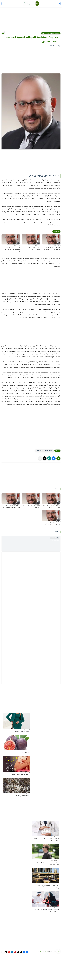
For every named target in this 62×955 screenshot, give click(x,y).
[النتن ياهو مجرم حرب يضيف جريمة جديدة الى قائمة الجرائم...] (51, 239)
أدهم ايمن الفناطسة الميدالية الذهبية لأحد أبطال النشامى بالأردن (51, 524)
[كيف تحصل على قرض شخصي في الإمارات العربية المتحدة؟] (45, 899)
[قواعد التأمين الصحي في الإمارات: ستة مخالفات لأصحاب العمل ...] (45, 828)
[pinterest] (15, 952)
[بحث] (3, 3)
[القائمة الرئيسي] (59, 3)
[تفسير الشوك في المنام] (16, 785)
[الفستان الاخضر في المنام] (16, 721)
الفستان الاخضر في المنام (22, 731)
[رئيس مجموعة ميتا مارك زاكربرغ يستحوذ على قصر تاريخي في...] (45, 852)
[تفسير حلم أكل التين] (16, 742)
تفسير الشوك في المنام (23, 795)
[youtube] (9, 952)
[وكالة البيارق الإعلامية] (31, 3)
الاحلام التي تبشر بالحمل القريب (21, 774)
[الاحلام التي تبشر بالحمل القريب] (16, 764)
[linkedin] (12, 952)
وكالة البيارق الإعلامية (42, 952)
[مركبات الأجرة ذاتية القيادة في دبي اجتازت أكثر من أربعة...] (45, 875)
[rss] (3, 952)
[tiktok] (6, 952)
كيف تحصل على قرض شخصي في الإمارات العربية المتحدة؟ (47, 910)
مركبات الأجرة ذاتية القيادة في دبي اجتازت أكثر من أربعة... (45, 887)
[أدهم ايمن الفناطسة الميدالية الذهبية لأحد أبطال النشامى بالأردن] (51, 515)
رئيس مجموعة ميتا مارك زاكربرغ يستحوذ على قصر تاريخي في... (46, 863)
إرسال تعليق (54, 537)
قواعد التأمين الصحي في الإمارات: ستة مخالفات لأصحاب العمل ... (46, 839)
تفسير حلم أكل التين (24, 753)
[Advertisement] (31, 20)
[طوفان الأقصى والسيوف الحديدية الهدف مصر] (31, 239)
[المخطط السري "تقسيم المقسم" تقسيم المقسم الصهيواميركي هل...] (11, 239)
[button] (54, 458)
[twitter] (21, 952)
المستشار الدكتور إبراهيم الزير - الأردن (50, 33)
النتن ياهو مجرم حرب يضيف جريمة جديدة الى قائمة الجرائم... (51, 248)
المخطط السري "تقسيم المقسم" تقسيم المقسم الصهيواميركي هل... (12, 250)
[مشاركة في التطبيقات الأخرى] (40, 458)
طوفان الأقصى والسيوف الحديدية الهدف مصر (33, 248)
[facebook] (27, 952)
